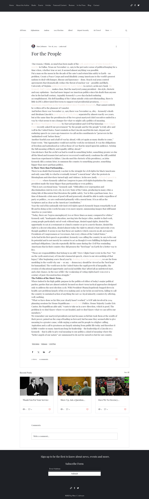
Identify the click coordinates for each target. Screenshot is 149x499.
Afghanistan (35, 30)
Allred (70, 30)
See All (126, 372)
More (107, 30)
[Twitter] (138, 5)
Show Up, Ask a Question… (73, 400)
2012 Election (58, 30)
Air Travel (97, 30)
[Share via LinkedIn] (44, 352)
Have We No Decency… (108, 400)
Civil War (52, 344)
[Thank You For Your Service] (37, 386)
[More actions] (116, 46)
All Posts (23, 30)
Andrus (46, 30)
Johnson (44, 344)
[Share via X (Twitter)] (38, 352)
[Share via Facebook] (32, 352)
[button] (126, 30)
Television (35, 344)
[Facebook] (135, 5)
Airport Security (83, 30)
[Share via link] (50, 352)
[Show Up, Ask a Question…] (74, 386)
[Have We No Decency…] (112, 386)
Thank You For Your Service (35, 400)
